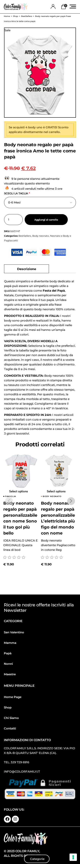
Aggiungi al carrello (46, 219)
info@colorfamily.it (22, 771)
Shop (7, 707)
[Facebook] (7, 819)
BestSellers (24, 235)
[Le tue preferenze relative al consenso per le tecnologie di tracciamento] (73, 857)
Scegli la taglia (17, 193)
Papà (7, 653)
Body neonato (40, 235)
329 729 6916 (20, 762)
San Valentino (14, 632)
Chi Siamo (11, 718)
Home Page (12, 697)
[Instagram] (15, 819)
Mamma (10, 643)
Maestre (10, 674)
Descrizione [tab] (26, 269)
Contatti (10, 728)
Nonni (8, 664)
